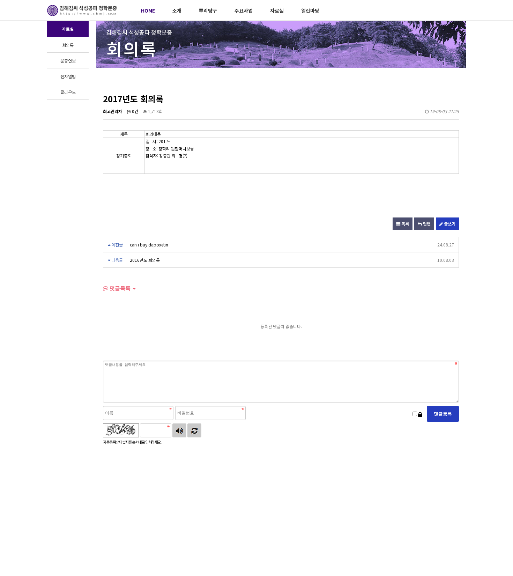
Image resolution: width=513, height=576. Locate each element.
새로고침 (194, 430)
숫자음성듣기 (179, 430)
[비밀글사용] (420, 414)
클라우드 (68, 92)
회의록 (68, 45)
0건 (134, 111)
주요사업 (244, 10)
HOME (148, 10)
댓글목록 (119, 288)
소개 (176, 10)
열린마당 (310, 10)
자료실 (277, 10)
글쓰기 (449, 224)
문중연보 (68, 61)
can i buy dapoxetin (149, 245)
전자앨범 (68, 76)
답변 (426, 224)
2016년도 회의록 (145, 260)
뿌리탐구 (208, 10)
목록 (404, 224)
